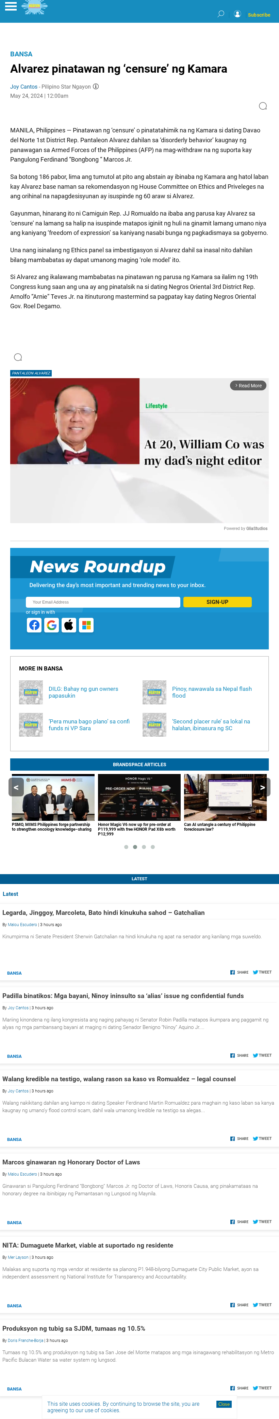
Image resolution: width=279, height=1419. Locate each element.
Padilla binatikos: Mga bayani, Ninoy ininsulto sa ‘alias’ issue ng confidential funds (123, 996)
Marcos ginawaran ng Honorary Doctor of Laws (71, 1162)
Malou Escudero (22, 924)
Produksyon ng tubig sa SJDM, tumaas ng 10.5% (73, 1328)
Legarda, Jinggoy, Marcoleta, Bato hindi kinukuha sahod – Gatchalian (103, 913)
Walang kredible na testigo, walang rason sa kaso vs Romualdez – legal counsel (119, 1079)
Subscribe (259, 15)
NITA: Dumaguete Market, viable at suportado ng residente (87, 1245)
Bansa (21, 54)
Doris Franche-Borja (25, 1340)
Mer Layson (18, 1257)
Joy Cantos (23, 87)
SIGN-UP (217, 602)
